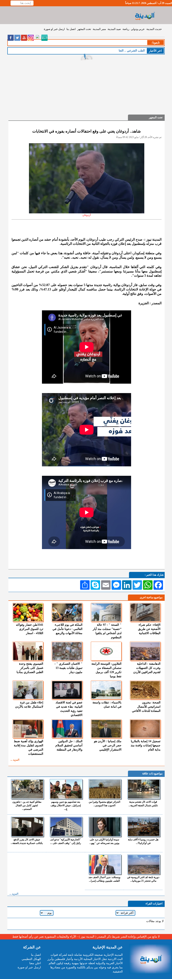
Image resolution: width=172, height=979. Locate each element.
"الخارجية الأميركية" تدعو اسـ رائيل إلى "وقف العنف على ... (65, 841)
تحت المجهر (84, 29)
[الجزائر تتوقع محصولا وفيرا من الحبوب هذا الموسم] (105, 789)
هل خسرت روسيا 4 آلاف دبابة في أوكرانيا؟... (143, 841)
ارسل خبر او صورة (54, 29)
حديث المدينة (154, 29)
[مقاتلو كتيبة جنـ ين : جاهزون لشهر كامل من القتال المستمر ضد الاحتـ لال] (27, 789)
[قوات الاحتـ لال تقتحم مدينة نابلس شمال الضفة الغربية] (144, 789)
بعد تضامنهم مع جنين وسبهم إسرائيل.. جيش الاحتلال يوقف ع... (66, 805)
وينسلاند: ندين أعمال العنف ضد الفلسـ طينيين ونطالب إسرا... (104, 879)
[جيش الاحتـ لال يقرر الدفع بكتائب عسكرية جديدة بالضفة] (27, 827)
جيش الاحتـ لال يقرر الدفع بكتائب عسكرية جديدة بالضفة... (27, 841)
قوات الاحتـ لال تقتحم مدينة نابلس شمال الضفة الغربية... (143, 803)
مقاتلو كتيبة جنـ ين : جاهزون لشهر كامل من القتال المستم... (26, 805)
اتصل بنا (71, 29)
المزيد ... (14, 759)
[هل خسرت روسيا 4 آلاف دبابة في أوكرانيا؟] (144, 827)
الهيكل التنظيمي (31, 959)
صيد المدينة (114, 29)
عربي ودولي (138, 29)
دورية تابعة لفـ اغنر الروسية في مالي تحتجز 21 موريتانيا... (143, 879)
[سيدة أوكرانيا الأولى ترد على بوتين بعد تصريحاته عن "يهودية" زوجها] (105, 827)
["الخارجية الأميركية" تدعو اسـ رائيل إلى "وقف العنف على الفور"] (66, 827)
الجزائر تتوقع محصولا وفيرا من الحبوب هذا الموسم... (104, 803)
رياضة (125, 29)
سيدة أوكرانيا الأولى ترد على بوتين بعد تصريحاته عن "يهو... (104, 841)
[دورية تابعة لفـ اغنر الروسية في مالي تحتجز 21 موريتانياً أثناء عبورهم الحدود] (144, 864)
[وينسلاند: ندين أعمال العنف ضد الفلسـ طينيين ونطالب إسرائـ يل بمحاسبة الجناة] (105, 864)
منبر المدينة (99, 29)
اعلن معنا (35, 963)
